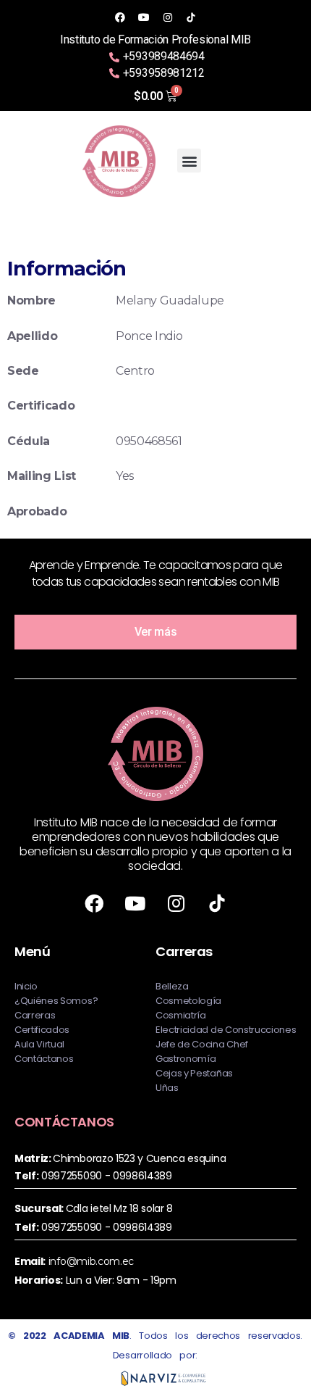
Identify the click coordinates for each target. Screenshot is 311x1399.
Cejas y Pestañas (194, 1073)
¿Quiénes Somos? (56, 1000)
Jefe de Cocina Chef (202, 1044)
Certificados (41, 1029)
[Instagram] (167, 17)
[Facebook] (120, 17)
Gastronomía (186, 1058)
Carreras (34, 1015)
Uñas (167, 1087)
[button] (189, 161)
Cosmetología (188, 1000)
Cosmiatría (181, 1015)
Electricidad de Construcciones (226, 1029)
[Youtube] (144, 17)
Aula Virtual (39, 1044)
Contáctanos (43, 1058)
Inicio (26, 986)
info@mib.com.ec (91, 1261)
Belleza (172, 986)
